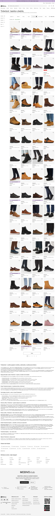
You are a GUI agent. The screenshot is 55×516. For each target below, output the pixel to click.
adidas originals (39, 461)
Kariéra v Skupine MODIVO (26, 502)
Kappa (47, 462)
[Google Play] (47, 506)
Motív (46, 16)
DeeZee (2, 461)
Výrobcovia (34, 16)
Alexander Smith (3, 464)
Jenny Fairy (38, 462)
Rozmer (18, 16)
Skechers (11, 464)
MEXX (20, 459)
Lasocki (20, 457)
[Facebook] (7, 500)
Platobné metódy (14, 503)
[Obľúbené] (51, 6)
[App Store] (47, 508)
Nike (1, 457)
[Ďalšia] (53, 1)
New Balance (48, 459)
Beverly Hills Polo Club (22, 462)
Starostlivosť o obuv (36, 502)
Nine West (38, 457)
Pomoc (53, 3)
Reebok (2, 459)
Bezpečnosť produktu (36, 503)
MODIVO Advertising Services (27, 503)
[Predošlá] (2, 1)
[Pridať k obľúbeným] (19, 22)
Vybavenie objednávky (15, 502)
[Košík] (53, 6)
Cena (29, 16)
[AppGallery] (47, 510)
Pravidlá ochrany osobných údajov (21, 514)
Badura (2, 462)
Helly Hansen (30, 461)
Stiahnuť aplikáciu (48, 3)
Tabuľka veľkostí (35, 500)
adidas (11, 461)
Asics (19, 461)
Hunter (38, 459)
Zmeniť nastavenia (12, 514)
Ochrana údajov (28, 514)
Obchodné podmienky (25, 505)
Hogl (28, 464)
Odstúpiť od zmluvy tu (15, 500)
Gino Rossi (47, 461)
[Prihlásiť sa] (49, 6)
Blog (44, 3)
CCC (46, 457)
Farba (23, 16)
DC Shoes (11, 457)
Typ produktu (40, 16)
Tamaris (29, 459)
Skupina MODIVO (25, 500)
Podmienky (8, 514)
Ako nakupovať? (35, 498)
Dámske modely (3, 404)
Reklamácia (13, 505)
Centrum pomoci (14, 508)
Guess (29, 457)
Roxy (28, 462)
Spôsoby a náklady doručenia (16, 498)
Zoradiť (11, 16)
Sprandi (11, 462)
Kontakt (13, 507)
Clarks (20, 464)
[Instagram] (2, 500)
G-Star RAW (12, 459)
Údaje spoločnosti (25, 498)
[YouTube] (4, 500)
